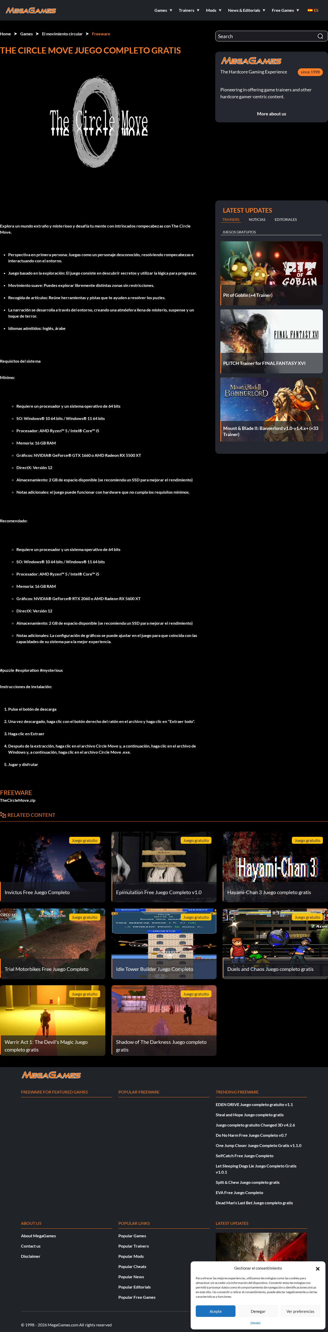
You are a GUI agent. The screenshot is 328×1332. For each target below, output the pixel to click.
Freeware (101, 33)
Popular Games (132, 1235)
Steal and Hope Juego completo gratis (250, 1114)
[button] (317, 1268)
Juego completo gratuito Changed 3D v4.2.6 (255, 1124)
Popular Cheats (132, 1266)
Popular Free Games (137, 1297)
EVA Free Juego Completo (239, 1192)
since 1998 (310, 71)
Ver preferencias (300, 1311)
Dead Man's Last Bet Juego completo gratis (254, 1202)
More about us (271, 113)
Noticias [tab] (257, 219)
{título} (255, 1323)
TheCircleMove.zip (17, 800)
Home (5, 33)
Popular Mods (131, 1256)
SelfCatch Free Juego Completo (244, 1155)
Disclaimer (30, 1256)
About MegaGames (38, 1235)
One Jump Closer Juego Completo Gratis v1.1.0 (258, 1145)
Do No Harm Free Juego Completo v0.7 (251, 1135)
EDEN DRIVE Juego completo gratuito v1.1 (254, 1104)
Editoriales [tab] (286, 219)
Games (26, 33)
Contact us (30, 1245)
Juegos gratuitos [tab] (239, 232)
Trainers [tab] (230, 219)
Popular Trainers (133, 1245)
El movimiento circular (62, 33)
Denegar (258, 1311)
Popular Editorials (134, 1286)
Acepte (216, 1311)
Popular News (131, 1276)
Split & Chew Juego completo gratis (248, 1182)
